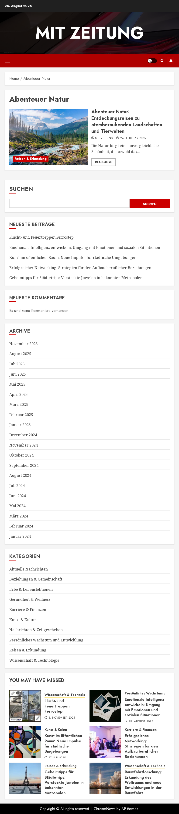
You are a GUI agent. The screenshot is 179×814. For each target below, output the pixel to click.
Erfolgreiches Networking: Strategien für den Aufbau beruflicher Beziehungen (80, 267)
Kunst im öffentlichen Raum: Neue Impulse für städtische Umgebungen (72, 257)
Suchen (21, 189)
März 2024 (18, 516)
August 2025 (20, 353)
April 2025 (18, 394)
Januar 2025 (20, 424)
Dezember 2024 (23, 434)
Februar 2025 (21, 414)
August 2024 (20, 475)
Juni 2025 (17, 374)
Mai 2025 (17, 384)
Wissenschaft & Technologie (34, 660)
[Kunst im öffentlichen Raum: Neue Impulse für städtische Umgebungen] (25, 742)
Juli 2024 (17, 485)
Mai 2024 (17, 505)
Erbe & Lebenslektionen (31, 589)
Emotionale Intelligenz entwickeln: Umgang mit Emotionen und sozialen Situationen (84, 247)
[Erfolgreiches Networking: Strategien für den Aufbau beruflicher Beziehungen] (105, 742)
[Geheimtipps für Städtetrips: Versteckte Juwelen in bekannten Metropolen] (25, 778)
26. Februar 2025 (133, 138)
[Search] (162, 60)
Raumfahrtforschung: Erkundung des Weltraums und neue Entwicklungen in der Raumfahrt (143, 782)
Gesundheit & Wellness (29, 599)
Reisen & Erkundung (31, 158)
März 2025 (18, 404)
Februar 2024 (21, 526)
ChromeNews (104, 808)
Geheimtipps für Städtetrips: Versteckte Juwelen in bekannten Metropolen (75, 277)
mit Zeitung (89, 33)
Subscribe (170, 60)
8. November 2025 (61, 718)
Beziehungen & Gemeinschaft (35, 579)
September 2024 (23, 465)
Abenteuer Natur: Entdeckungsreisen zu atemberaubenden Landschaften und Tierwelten (126, 121)
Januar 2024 (20, 536)
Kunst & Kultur (22, 619)
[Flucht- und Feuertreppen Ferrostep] (25, 706)
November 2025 (23, 343)
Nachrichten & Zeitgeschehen (36, 629)
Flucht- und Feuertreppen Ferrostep (41, 237)
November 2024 (23, 445)
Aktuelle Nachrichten (28, 569)
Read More (103, 162)
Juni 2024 (17, 495)
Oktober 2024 (21, 455)
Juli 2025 (17, 364)
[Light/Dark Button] (152, 60)
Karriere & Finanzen (27, 609)
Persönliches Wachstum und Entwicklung (46, 640)
